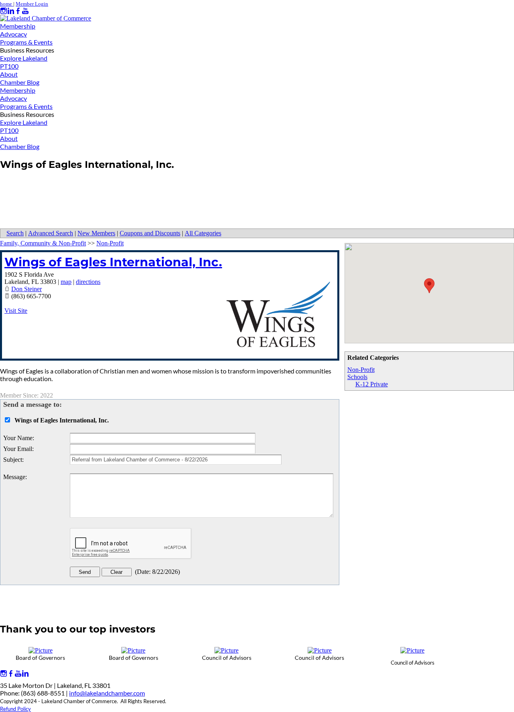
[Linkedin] (11, 11)
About (9, 74)
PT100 (9, 66)
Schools (357, 376)
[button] (429, 285)
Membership (17, 26)
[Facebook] (18, 11)
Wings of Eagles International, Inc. (113, 262)
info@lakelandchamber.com (107, 693)
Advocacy (13, 34)
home (6, 4)
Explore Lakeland (23, 58)
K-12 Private (371, 384)
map (66, 281)
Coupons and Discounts (150, 233)
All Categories (203, 233)
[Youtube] (25, 11)
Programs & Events (26, 42)
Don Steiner (26, 289)
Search (15, 233)
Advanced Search (50, 233)
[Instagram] (3, 11)
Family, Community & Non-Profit (43, 243)
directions (88, 281)
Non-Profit (361, 369)
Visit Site (15, 310)
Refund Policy (15, 709)
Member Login (32, 4)
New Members (96, 233)
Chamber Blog (19, 82)
